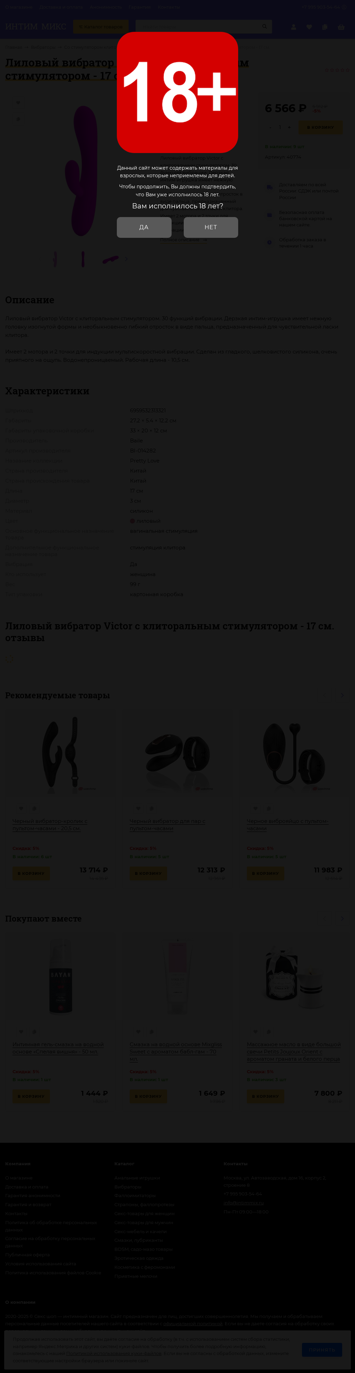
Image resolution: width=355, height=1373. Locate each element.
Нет (211, 227)
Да (144, 227)
